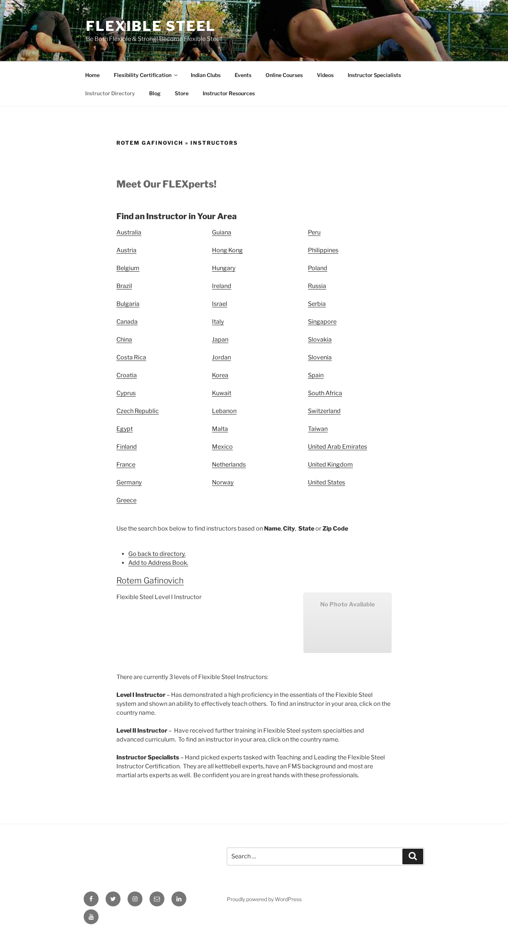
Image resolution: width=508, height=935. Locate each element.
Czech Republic (137, 410)
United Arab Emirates (337, 446)
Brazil (124, 285)
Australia (128, 232)
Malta (220, 428)
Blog (155, 93)
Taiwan (318, 428)
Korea (220, 375)
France (125, 464)
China (124, 339)
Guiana (221, 232)
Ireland (221, 285)
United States (326, 482)
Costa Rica (131, 357)
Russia (317, 285)
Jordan (221, 357)
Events (243, 75)
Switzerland (324, 410)
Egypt (124, 428)
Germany (129, 482)
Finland (126, 446)
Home (92, 75)
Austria (126, 250)
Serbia (317, 303)
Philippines (323, 250)
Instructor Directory (110, 93)
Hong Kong (227, 250)
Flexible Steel (151, 26)
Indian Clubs (206, 75)
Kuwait (221, 393)
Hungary (223, 268)
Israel (219, 303)
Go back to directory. (157, 553)
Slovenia (320, 357)
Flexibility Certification (142, 75)
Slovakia (320, 339)
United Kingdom (330, 464)
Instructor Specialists (374, 75)
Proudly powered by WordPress (264, 899)
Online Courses (284, 75)
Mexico (222, 446)
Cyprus (126, 393)
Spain (316, 375)
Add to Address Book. (158, 562)
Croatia (126, 375)
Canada (127, 321)
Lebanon (224, 410)
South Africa (325, 393)
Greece (126, 500)
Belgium (127, 268)
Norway (223, 482)
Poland (317, 268)
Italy (218, 321)
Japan (220, 339)
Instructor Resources (229, 93)
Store (182, 93)
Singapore (322, 321)
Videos (325, 75)
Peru (314, 232)
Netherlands (229, 464)
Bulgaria (127, 303)
